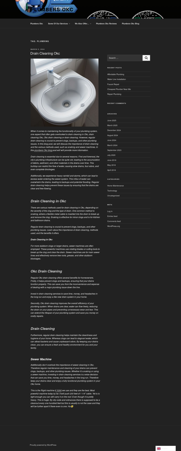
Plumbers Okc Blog (130, 23)
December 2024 (114, 130)
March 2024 (112, 145)
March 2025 (112, 125)
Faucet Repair (113, 84)
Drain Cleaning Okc (45, 53)
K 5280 (58, 390)
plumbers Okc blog (43, 150)
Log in (109, 211)
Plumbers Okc (52, 9)
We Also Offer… (82, 23)
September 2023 (114, 150)
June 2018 (111, 160)
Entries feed (112, 216)
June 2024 (111, 140)
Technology (112, 190)
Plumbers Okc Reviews (106, 23)
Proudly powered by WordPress (43, 445)
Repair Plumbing (114, 94)
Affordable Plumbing (115, 74)
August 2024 (112, 135)
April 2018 (111, 170)
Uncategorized (113, 195)
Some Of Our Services (58, 23)
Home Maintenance (115, 185)
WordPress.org (113, 226)
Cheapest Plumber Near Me (119, 89)
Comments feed (114, 221)
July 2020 (111, 155)
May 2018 (111, 165)
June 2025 (111, 120)
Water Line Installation (116, 79)
